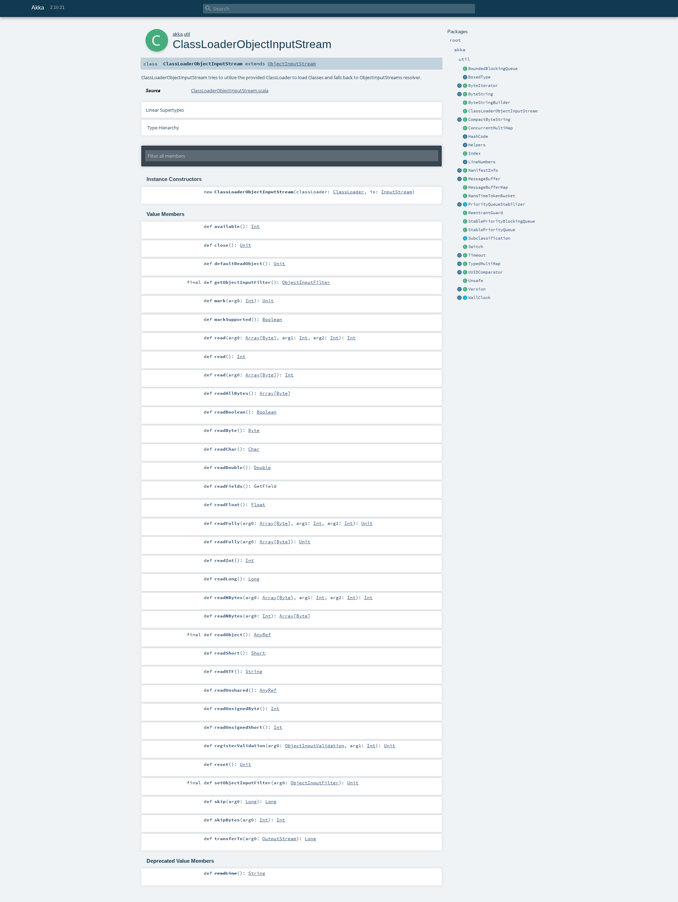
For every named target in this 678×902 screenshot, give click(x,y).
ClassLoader (348, 191)
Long (254, 578)
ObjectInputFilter (306, 282)
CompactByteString (489, 119)
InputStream (396, 191)
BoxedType (479, 77)
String (253, 671)
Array (252, 337)
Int (255, 226)
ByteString (480, 94)
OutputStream (279, 838)
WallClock (479, 297)
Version (477, 289)
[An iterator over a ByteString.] (465, 86)
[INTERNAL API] (465, 281)
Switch (475, 246)
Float (258, 504)
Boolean (272, 319)
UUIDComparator (485, 272)
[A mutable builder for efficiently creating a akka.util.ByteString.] (465, 103)
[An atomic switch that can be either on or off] (465, 247)
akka (178, 34)
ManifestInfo (483, 170)
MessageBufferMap (488, 187)
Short (258, 653)
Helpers (477, 144)
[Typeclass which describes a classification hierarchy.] (465, 238)
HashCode (478, 136)
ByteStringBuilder (489, 102)
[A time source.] (465, 298)
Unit (245, 245)
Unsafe (475, 280)
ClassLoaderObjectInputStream (502, 111)
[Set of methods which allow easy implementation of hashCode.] (465, 137)
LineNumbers (481, 161)
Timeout (477, 255)
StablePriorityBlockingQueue (501, 221)
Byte (268, 337)
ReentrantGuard (485, 212)
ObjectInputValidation (314, 745)
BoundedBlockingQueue (493, 68)
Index (474, 153)
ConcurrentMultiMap (490, 127)
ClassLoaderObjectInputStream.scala (229, 90)
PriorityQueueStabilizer (496, 204)
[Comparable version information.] (465, 289)
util (187, 34)
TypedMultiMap (484, 263)
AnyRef (262, 634)
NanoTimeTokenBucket (491, 195)
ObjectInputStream (292, 63)
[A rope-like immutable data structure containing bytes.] (465, 94)
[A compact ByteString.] (465, 120)
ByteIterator (483, 85)
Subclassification (489, 238)
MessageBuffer (484, 178)
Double (262, 467)
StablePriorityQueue (491, 229)
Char (254, 449)
